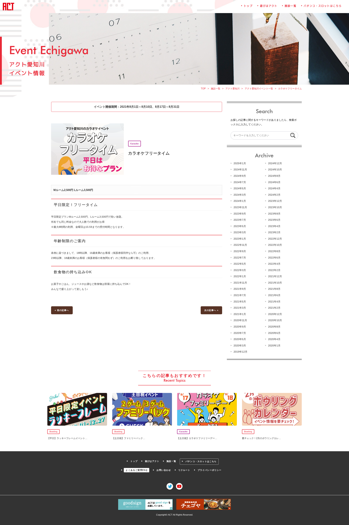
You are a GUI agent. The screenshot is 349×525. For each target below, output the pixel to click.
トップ (248, 6)
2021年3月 (240, 307)
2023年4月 (274, 226)
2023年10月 (275, 207)
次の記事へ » (211, 310)
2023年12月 (275, 200)
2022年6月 (274, 257)
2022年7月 (240, 257)
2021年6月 (274, 295)
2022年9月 (240, 251)
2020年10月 (275, 320)
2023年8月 (274, 213)
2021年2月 (274, 307)
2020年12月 (275, 314)
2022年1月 (240, 276)
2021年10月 (275, 282)
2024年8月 (274, 175)
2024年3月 (240, 194)
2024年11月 (240, 169)
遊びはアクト (269, 6)
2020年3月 (240, 345)
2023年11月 (240, 207)
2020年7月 (240, 333)
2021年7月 (240, 295)
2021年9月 (240, 288)
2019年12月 (240, 351)
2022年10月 (275, 244)
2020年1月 (274, 345)
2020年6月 (274, 333)
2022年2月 (274, 270)
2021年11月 (240, 282)
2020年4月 (274, 339)
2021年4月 (274, 301)
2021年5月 (240, 301)
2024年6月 (274, 182)
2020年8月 (274, 326)
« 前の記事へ (62, 310)
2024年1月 (240, 200)
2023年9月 (240, 213)
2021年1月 (240, 314)
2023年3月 (240, 232)
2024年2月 (274, 194)
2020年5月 (240, 339)
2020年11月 (240, 320)
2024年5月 (240, 188)
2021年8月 (274, 288)
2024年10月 (275, 169)
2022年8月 (274, 251)
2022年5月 (240, 263)
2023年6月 (274, 219)
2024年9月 (240, 175)
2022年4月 (274, 263)
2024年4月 (274, 188)
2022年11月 (240, 244)
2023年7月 (240, 219)
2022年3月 (240, 270)
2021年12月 (275, 276)
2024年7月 (240, 182)
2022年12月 (275, 238)
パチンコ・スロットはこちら (323, 6)
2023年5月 (240, 226)
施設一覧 (290, 6)
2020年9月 (240, 326)
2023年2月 (274, 232)
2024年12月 (275, 163)
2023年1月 (240, 238)
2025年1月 (240, 163)
